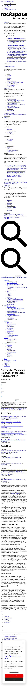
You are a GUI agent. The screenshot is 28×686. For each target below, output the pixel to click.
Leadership (9, 203)
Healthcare (9, 129)
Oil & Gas (9, 132)
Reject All (14, 679)
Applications (10, 109)
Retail (8, 147)
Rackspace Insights (17, 167)
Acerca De (6, 186)
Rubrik (8, 79)
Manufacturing (10, 146)
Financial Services (11, 131)
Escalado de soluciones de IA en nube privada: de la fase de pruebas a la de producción (13, 417)
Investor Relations (11, 207)
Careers (9, 208)
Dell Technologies (11, 81)
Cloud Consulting (11, 99)
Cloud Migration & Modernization (15, 100)
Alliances (9, 204)
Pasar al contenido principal (7, 1)
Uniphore (9, 78)
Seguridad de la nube (9, 639)
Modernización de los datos (10, 638)
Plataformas (6, 88)
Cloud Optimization (12, 103)
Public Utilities (10, 134)
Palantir (9, 76)
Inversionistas (7, 621)
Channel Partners (11, 206)
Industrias (6, 117)
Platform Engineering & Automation (16, 104)
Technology (10, 151)
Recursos (6, 153)
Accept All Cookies (14, 676)
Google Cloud (10, 86)
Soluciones (6, 22)
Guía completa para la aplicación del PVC (11, 422)
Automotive (10, 148)
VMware (9, 75)
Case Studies (16, 173)
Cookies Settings (14, 672)
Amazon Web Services (12, 84)
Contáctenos (4, 277)
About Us (9, 200)
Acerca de (6, 616)
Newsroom (9, 210)
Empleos (6, 619)
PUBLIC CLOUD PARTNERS (15, 82)
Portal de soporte (8, 618)
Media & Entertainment (12, 150)
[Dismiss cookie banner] (22, 643)
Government (10, 139)
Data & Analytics (11, 106)
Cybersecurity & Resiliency (13, 107)
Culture (8, 201)
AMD (8, 74)
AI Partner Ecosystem (9, 66)
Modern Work (10, 110)
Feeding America (15, 493)
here (2, 611)
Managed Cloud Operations (13, 102)
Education (9, 140)
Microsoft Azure (11, 85)
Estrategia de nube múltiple (10, 636)
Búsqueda (18, 276)
